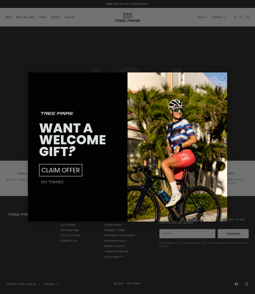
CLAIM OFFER (60, 170)
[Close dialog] (222, 77)
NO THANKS (52, 182)
